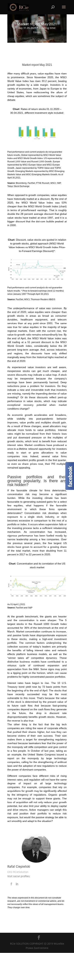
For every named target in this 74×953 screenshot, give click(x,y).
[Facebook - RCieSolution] (69, 489)
